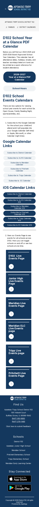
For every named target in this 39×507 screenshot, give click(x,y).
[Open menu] (5, 9)
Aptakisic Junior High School (18, 446)
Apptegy (24, 504)
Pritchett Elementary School (18, 455)
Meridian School (18, 450)
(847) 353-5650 (18, 418)
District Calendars (28, 27)
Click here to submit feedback (18, 426)
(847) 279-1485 (18, 421)
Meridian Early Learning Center (18, 463)
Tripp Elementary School (18, 459)
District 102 (18, 441)
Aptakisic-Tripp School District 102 (19, 22)
